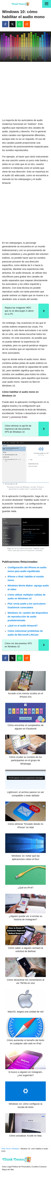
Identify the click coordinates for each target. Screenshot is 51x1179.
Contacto (43, 1167)
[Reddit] (27, 24)
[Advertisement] (25, 90)
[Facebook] (5, 24)
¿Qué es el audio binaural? (23, 625)
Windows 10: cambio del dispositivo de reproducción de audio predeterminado (28, 617)
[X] (12, 24)
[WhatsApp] (19, 24)
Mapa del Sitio (8, 1169)
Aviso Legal (7, 1167)
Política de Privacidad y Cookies (25, 1167)
